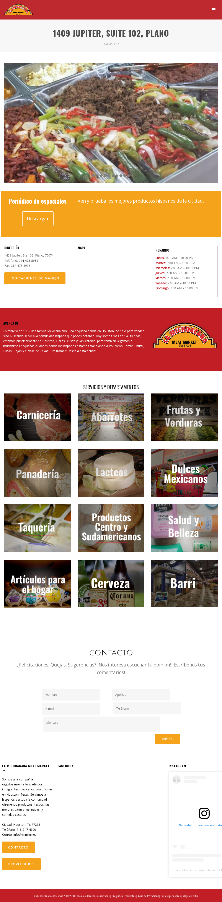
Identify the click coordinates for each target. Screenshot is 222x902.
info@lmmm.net (24, 834)
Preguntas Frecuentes (124, 896)
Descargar (38, 219)
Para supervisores (171, 896)
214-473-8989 (28, 260)
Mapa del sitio (190, 896)
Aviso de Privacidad (148, 896)
